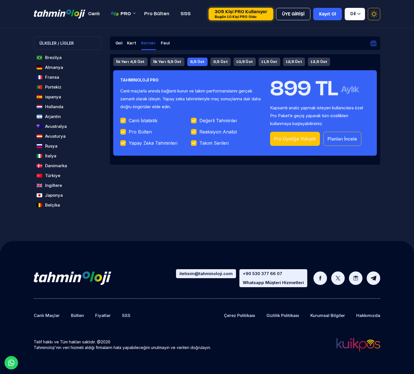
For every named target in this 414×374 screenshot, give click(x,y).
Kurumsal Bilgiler (327, 315)
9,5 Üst (220, 62)
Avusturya (55, 136)
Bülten (77, 315)
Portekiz (53, 87)
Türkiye (52, 175)
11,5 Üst (269, 62)
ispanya (53, 96)
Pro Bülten (156, 14)
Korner (148, 43)
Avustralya (56, 126)
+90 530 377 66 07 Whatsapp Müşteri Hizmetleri (273, 278)
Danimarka (56, 165)
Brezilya (53, 57)
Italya (50, 155)
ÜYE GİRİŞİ (293, 14)
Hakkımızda (368, 315)
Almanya (54, 67)
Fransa (52, 77)
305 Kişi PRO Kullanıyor (241, 14)
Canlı (94, 14)
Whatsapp (11, 363)
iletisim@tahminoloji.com (206, 273)
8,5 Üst (197, 62)
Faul (165, 43)
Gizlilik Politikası (282, 315)
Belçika (52, 205)
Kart (131, 43)
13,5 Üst (319, 62)
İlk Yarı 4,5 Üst (130, 62)
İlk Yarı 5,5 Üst (167, 62)
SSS (186, 14)
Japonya (54, 195)
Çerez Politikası (239, 315)
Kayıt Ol (327, 14)
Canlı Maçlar (47, 315)
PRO (126, 14)
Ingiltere (53, 185)
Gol (118, 43)
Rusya (51, 146)
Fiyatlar (103, 315)
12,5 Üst (294, 62)
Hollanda (54, 106)
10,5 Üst (244, 62)
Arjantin (53, 116)
